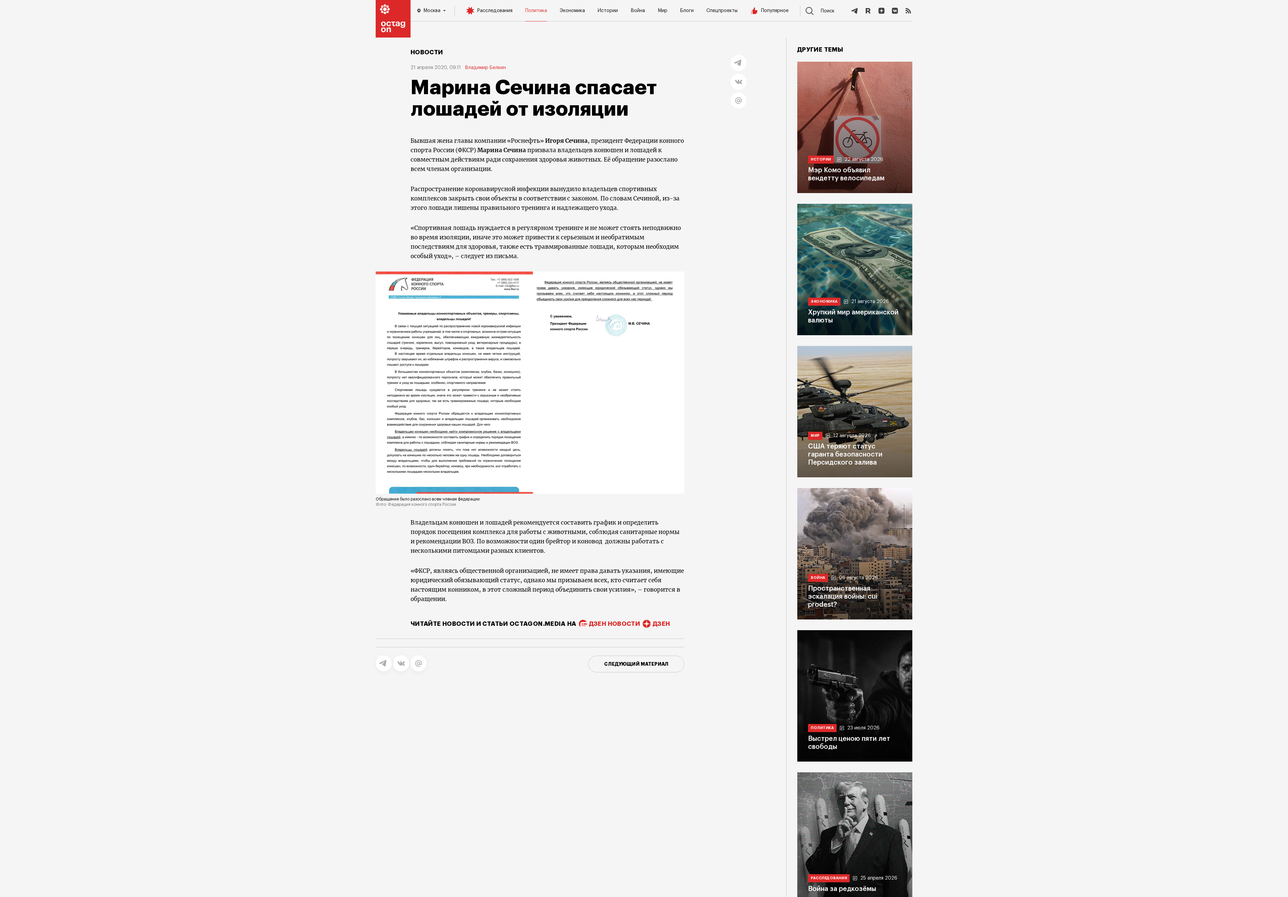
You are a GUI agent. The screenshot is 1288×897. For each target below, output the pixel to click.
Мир (662, 10)
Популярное (775, 10)
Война (638, 10)
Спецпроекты (722, 10)
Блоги (687, 10)
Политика (536, 10)
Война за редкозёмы (842, 889)
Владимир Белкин (485, 67)
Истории (608, 10)
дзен (661, 624)
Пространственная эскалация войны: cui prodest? (842, 596)
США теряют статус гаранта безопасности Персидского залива (845, 454)
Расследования (495, 10)
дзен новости (614, 624)
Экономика (572, 10)
